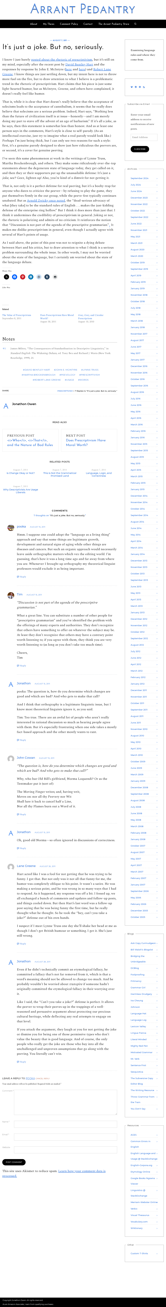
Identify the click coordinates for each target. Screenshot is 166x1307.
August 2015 (137, 457)
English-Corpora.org (141, 1165)
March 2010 (137, 755)
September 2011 (139, 709)
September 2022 (139, 217)
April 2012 (136, 664)
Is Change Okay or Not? (21, 473)
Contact (88, 24)
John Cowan (26, 758)
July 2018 (135, 308)
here (68, 69)
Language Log (138, 1020)
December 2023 (139, 197)
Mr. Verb (135, 1058)
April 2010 (136, 748)
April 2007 (136, 865)
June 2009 (136, 768)
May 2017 (135, 353)
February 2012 (138, 677)
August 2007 (138, 852)
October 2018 (138, 301)
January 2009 (138, 781)
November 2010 (139, 729)
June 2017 (136, 346)
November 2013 (139, 567)
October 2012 (137, 632)
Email (5, 1134)
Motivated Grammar (141, 1052)
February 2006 (138, 904)
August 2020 (137, 249)
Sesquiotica (137, 1071)
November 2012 (139, 625)
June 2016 (136, 405)
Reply (23, 576)
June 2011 (136, 722)
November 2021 (139, 230)
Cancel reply (43, 1078)
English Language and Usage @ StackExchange (144, 1156)
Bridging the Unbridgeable (138, 959)
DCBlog (135, 968)
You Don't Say (138, 1108)
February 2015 (138, 483)
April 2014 (136, 541)
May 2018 (135, 314)
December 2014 (139, 495)
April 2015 (136, 470)
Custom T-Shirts (139, 1253)
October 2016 (138, 379)
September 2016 (139, 385)
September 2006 (140, 891)
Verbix (134, 1208)
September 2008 (140, 794)
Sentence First (138, 1065)
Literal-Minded (139, 1039)
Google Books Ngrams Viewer (143, 1181)
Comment (8, 1091)
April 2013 (136, 599)
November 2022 (139, 204)
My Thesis (48, 24)
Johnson (135, 1007)
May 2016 (135, 411)
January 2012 (137, 683)
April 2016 (136, 418)
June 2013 (136, 586)
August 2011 (137, 716)
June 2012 (136, 657)
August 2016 (137, 392)
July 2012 (135, 651)
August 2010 (137, 735)
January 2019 (138, 288)
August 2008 (138, 800)
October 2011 (137, 703)
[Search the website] (135, 24)
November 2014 (139, 502)
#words (83, 379)
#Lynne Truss (89, 369)
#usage (69, 379)
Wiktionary (136, 1228)
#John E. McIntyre (65, 369)
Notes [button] (8, 339)
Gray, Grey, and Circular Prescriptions (90, 317)
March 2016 (137, 424)
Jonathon (24, 683)
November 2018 (139, 295)
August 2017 (137, 340)
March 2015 (136, 476)
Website (6, 1147)
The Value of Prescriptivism (16, 315)
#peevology (67, 374)
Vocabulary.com (139, 1221)
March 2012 (136, 670)
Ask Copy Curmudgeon (143, 943)
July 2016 (135, 398)
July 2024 (136, 184)
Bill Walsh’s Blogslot (142, 949)
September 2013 (139, 580)
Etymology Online (140, 1171)
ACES (133, 1134)
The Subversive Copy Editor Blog (142, 1081)
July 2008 (136, 807)
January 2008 (138, 839)
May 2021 (135, 236)
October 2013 (137, 573)
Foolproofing (137, 974)
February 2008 (138, 832)
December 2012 (139, 619)
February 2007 (138, 878)
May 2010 (136, 742)
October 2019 (138, 262)
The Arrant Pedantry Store (113, 24)
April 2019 (136, 275)
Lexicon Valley (138, 1026)
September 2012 (139, 638)
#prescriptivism (89, 374)
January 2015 (137, 489)
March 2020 (137, 256)
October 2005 (138, 917)
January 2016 (138, 437)
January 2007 (138, 884)
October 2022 (138, 210)
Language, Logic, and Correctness (99, 474)
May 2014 (136, 534)
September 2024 (139, 178)
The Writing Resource (142, 1090)
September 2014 (139, 515)
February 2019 (138, 282)
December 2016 (139, 366)
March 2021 (136, 243)
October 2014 (138, 508)
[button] (109, 224)
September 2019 (139, 269)
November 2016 (139, 372)
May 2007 (136, 858)
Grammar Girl (138, 987)
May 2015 (135, 463)
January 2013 (137, 612)
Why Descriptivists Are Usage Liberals (20, 491)
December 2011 (139, 690)
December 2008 (139, 787)
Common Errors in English (140, 1144)
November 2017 (139, 333)
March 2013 (136, 606)
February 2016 (138, 431)
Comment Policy (69, 24)
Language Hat (138, 1013)
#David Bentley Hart (36, 369)
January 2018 (138, 327)
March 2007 (137, 871)
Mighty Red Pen (139, 1046)
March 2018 (137, 320)
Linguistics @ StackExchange (139, 1193)
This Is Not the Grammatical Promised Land (59, 474)
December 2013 (139, 560)
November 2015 (139, 444)
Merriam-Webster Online (144, 1202)
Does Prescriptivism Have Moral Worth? (57, 317)
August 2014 (137, 521)
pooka (21, 526)
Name (6, 1122)
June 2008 (136, 813)
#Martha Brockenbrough (39, 374)
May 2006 (136, 897)
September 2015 (139, 450)
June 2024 (136, 191)
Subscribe (140, 149)
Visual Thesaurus (140, 1215)
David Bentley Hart (79, 64)
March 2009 (137, 774)
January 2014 (138, 554)
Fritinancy (136, 981)
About (33, 24)
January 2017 (138, 359)
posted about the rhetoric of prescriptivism (61, 59)
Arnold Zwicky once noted (46, 200)
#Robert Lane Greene (47, 379)
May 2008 (136, 820)
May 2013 (135, 593)
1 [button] (4, 348)
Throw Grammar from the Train (142, 1099)
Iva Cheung (137, 1000)
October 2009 (138, 761)
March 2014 (137, 547)
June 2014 (136, 528)
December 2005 (139, 910)
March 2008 (137, 826)
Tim (20, 594)
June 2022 (136, 223)
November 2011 (139, 696)
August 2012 (137, 645)
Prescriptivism (65, 391)
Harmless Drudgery (141, 994)
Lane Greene (26, 866)
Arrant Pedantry (83, 10)
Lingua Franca (138, 1033)
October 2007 (138, 845)
